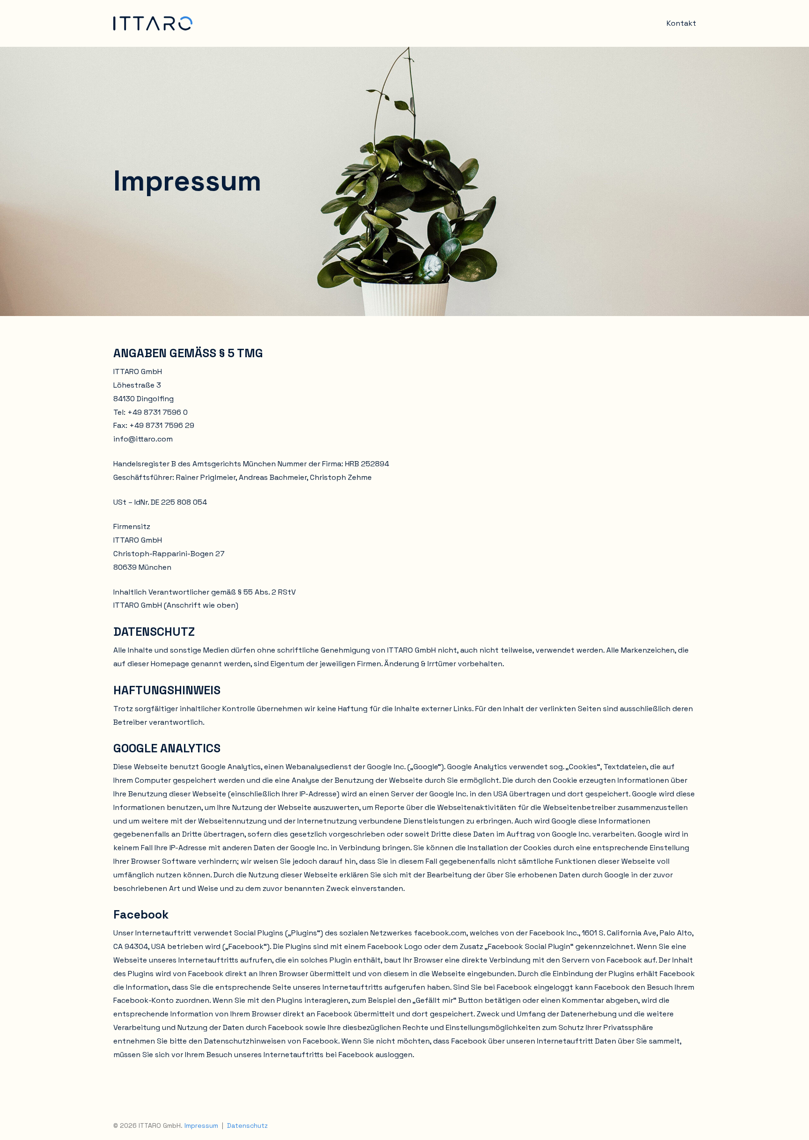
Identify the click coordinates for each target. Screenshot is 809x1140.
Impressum (201, 1125)
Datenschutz (247, 1125)
